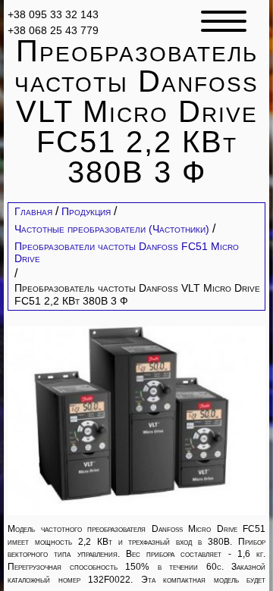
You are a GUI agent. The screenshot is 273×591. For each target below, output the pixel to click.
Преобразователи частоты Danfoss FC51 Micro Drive (126, 252)
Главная (33, 211)
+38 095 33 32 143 (53, 14)
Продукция (86, 211)
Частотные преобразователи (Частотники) (111, 229)
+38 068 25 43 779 (53, 30)
